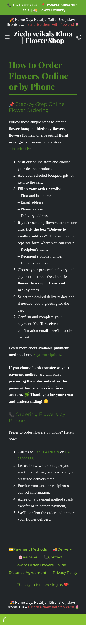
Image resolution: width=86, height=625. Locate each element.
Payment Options (47, 354)
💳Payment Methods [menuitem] (28, 549)
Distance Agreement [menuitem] (28, 573)
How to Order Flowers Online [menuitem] (40, 565)
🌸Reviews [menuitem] (27, 557)
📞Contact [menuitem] (53, 557)
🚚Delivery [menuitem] (62, 549)
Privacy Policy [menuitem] (65, 573)
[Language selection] (79, 37)
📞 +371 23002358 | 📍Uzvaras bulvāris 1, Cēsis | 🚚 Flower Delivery (43, 7)
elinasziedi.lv (19, 149)
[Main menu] (7, 37)
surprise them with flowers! (51, 24)
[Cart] (5, 619)
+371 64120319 (46, 452)
